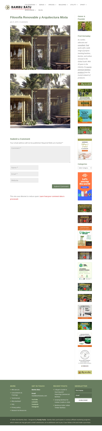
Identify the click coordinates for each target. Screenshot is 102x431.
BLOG (41, 10)
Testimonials (16, 398)
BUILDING (62, 5)
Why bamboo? (16, 401)
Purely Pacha (41, 420)
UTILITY (73, 5)
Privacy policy (16, 407)
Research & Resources (19, 410)
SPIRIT (82, 5)
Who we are (15, 390)
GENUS (41, 5)
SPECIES (52, 5)
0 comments (24, 22)
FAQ (13, 404)
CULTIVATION (30, 5)
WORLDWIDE (29, 10)
